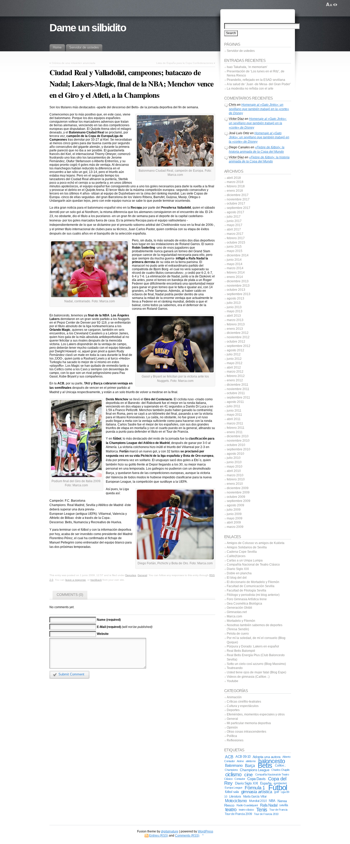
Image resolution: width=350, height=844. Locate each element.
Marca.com (234, 616)
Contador (239, 778)
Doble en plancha (239, 573)
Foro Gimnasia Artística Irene (247, 599)
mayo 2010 (234, 466)
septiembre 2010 (238, 449)
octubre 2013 (236, 290)
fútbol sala (232, 792)
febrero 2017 (236, 238)
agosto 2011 (235, 402)
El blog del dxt (236, 577)
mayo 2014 (234, 264)
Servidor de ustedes (241, 51)
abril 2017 (234, 229)
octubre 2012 (236, 341)
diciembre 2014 (238, 255)
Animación (234, 697)
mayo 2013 (234, 311)
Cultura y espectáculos (243, 706)
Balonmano (233, 765)
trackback (96, 579)
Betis (265, 765)
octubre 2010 (236, 445)
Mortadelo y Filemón (241, 621)
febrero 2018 (236, 186)
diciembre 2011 (237, 384)
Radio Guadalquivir (247, 805)
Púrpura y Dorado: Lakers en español (253, 646)
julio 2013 (234, 303)
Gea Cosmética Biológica (244, 603)
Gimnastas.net (237, 612)
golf (276, 792)
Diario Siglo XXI (238, 569)
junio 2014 (234, 259)
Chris (232, 104)
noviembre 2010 (238, 440)
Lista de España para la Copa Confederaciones (184, 63)
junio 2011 (234, 410)
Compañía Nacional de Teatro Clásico (253, 564)
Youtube (232, 681)
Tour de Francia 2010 (266, 814)
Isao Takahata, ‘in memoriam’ (247, 67)
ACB (229, 756)
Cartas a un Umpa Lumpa (245, 560)
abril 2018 (234, 178)
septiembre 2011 (238, 397)
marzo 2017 (235, 234)
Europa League (233, 787)
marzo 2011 (235, 423)
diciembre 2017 (238, 195)
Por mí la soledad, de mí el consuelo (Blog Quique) (256, 640)
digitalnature (169, 831)
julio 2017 (234, 216)
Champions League (254, 770)
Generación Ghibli (239, 607)
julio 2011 (233, 406)
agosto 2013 (235, 298)
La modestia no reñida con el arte (250, 88)
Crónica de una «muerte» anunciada (73, 63)
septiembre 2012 (238, 346)
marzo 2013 (235, 320)
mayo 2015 (234, 251)
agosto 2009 (235, 505)
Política (232, 736)
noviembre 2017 (238, 199)
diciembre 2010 (238, 436)
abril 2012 (234, 367)
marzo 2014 (235, 268)
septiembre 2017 (238, 208)
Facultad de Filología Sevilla (246, 590)
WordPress (205, 831)
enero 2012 (235, 380)
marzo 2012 (235, 371)
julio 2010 (234, 458)
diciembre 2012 (238, 333)
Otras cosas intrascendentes (246, 731)
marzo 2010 (235, 475)
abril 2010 (234, 471)
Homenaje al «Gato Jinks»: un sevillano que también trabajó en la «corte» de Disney (259, 109)
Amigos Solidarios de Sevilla (247, 547)
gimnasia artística (256, 791)
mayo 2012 (234, 363)
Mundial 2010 (258, 801)
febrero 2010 (236, 479)
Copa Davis (256, 779)
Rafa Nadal (268, 805)
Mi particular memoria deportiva (249, 723)
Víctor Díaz (236, 119)
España (266, 783)
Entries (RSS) (158, 835)
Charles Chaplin (280, 769)
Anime (240, 761)
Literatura (235, 796)
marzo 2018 (235, 182)
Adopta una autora (267, 757)
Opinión (232, 727)
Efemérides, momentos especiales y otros (256, 714)
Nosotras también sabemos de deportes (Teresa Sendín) (254, 627)
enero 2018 (235, 190)
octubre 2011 (236, 393)
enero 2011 (235, 432)
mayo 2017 (234, 225)
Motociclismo (236, 801)
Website (103, 634)
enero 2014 (235, 277)
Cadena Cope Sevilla (242, 552)
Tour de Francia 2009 (238, 814)
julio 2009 (234, 509)
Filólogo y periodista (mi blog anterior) (253, 595)
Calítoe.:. (280, 765)
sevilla (283, 805)
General (142, 575)
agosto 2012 (235, 350)
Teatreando (235, 668)
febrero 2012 (236, 376)
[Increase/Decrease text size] (329, 5)
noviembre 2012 (238, 337)
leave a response (75, 579)
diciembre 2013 (238, 281)
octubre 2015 (236, 242)
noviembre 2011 (238, 389)
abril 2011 (234, 419)
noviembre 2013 (238, 285)
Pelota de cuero (238, 633)
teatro (231, 809)
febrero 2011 (235, 428)
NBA (272, 801)
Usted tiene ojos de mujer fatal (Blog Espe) (256, 672)
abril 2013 (234, 315)
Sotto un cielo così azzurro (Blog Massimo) (256, 664)
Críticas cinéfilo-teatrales (244, 701)
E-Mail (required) (109, 627)
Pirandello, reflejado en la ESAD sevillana (256, 80)
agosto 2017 (235, 212)
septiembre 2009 (238, 501)
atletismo (251, 761)
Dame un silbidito (87, 28)
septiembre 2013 (238, 294)
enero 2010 (235, 484)
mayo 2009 (234, 518)
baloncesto (271, 761)
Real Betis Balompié (241, 651)
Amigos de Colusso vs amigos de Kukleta (255, 543)
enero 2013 (235, 329)
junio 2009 (234, 514)
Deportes (130, 575)
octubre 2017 (236, 203)
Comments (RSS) (187, 835)
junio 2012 (234, 359)
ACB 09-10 (242, 757)
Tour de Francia (278, 809)
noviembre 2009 (238, 492)
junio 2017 (234, 221)
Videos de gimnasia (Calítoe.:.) (248, 676)
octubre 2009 (236, 497)
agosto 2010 (235, 453)
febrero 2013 (236, 324)
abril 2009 (234, 522)
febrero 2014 (236, 272)
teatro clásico (246, 809)
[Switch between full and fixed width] (335, 5)
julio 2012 (234, 354)
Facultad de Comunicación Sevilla (250, 586)
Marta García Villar (255, 796)
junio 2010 (234, 462)
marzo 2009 (235, 527)
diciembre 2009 (238, 488)
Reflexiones (235, 740)
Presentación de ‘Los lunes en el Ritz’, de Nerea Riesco (255, 73)
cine (248, 774)
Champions (231, 769)
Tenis (261, 809)
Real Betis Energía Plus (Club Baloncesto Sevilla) (256, 657)
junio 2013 (234, 307)
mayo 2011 (234, 414)
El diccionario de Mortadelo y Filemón (253, 582)
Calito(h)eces (236, 556)
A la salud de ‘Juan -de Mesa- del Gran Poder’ (259, 84)
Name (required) (109, 620)
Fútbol (277, 787)
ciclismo (233, 774)
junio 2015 (234, 246)
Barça (250, 765)
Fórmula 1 (255, 787)
